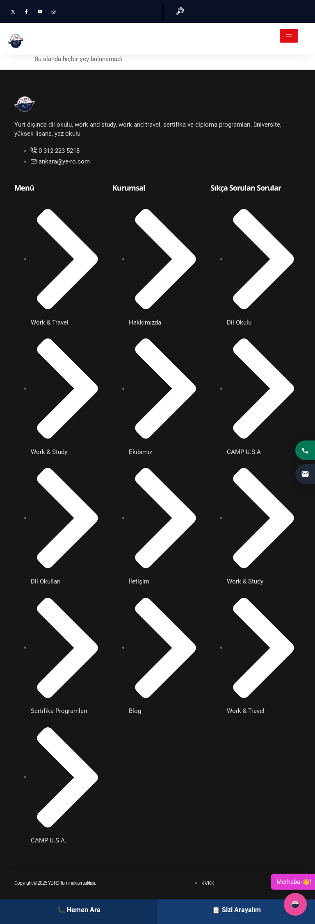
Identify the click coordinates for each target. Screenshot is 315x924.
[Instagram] (53, 11)
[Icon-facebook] (26, 11)
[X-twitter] (13, 11)
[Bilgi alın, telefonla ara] (305, 450)
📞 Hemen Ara (78, 910)
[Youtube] (40, 11)
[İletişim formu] (305, 474)
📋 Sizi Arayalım (236, 910)
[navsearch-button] (173, 12)
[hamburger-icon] (289, 36)
